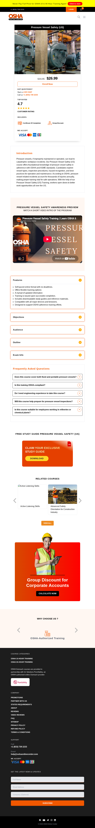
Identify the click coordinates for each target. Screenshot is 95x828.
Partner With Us (19, 701)
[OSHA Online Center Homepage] (16, 17)
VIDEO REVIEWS (17, 715)
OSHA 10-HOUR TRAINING (22, 659)
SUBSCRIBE (48, 803)
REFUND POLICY (18, 729)
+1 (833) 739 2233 (17, 9)
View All (47, 523)
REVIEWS (15, 711)
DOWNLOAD (37, 458)
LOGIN (71, 9)
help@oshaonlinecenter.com (24, 754)
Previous (15, 500)
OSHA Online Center (50, 824)
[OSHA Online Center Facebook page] (40, 820)
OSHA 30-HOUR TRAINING (22, 662)
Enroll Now (47, 84)
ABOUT (14, 708)
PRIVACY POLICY (18, 725)
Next (81, 500)
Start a (24, 92)
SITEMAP (15, 722)
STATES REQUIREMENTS (21, 704)
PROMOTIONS (17, 698)
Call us (27, 95)
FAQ (12, 718)
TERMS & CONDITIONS (20, 732)
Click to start (75, 4)
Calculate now (47, 593)
